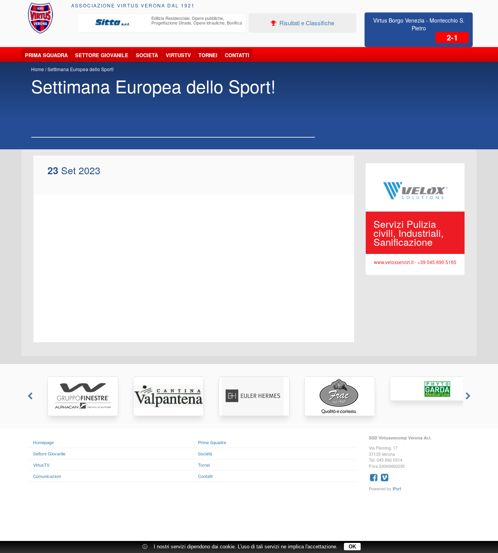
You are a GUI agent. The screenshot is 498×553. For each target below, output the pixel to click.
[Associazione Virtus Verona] (40, 18)
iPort (397, 488)
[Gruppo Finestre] (78, 396)
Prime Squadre (212, 442)
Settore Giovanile (101, 55)
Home (37, 69)
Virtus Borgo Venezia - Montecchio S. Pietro (419, 24)
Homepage (43, 442)
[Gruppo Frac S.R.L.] (334, 396)
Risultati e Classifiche (306, 23)
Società (147, 55)
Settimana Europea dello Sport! (80, 69)
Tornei (207, 55)
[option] (161, 23)
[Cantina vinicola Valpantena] (163, 396)
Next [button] (469, 396)
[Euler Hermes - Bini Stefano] (249, 396)
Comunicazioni (47, 476)
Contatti (237, 55)
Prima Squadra (46, 55)
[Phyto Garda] (420, 388)
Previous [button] (29, 396)
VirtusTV (178, 55)
